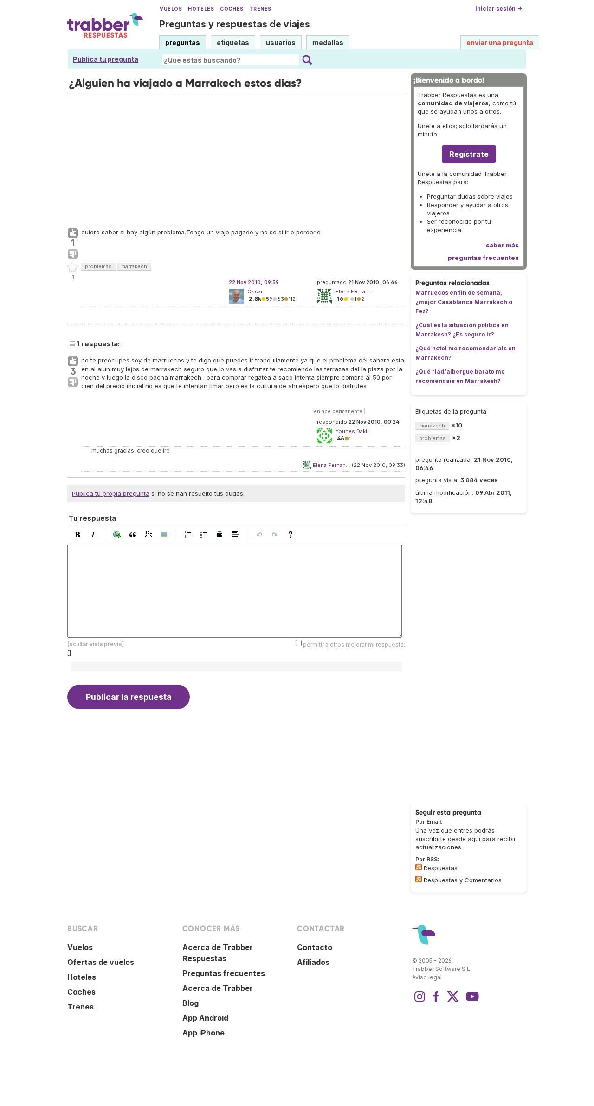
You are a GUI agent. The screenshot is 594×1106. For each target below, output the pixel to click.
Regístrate (469, 154)
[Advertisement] (236, 158)
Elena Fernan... (331, 465)
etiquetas (233, 42)
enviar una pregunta (499, 42)
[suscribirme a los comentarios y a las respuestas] (418, 879)
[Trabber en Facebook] (436, 1001)
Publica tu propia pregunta (110, 493)
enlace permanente (338, 411)
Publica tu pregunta (105, 59)
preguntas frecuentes (483, 257)
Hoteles (201, 9)
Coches (231, 9)
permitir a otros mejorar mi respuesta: (354, 644)
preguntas (182, 42)
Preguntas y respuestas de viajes (234, 24)
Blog (190, 1003)
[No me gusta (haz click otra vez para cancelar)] (72, 254)
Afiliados (313, 962)
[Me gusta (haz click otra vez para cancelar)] (72, 233)
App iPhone (203, 1032)
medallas (327, 42)
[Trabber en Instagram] (419, 1001)
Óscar (255, 291)
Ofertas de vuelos (100, 962)
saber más (502, 245)
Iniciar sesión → (498, 8)
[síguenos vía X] (453, 1001)
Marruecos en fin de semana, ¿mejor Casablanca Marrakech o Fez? (463, 302)
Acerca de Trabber (217, 988)
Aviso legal (427, 977)
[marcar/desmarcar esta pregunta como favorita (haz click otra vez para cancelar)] (72, 267)
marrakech (134, 266)
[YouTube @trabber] (471, 1001)
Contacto (314, 947)
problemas (98, 266)
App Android (205, 1017)
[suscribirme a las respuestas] (418, 867)
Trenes (260, 9)
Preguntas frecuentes (223, 973)
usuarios (281, 42)
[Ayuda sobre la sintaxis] (292, 534)
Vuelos (171, 9)
